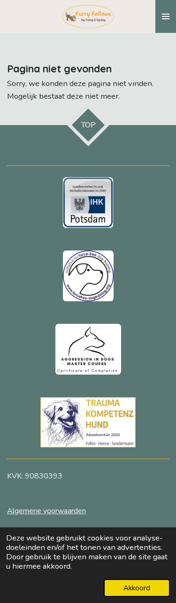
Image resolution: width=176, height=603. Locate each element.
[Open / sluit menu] (165, 16)
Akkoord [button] (136, 588)
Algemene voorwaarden (46, 511)
